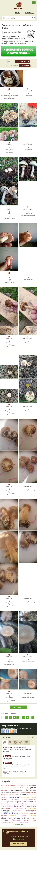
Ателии (22, 788)
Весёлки (4, 799)
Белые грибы (19, 792)
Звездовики (6, 822)
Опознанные (25, 65)
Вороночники (20, 802)
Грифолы (13, 815)
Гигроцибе (19, 806)
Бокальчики (13, 795)
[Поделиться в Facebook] (7, 731)
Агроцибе (5, 785)
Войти (17, 13)
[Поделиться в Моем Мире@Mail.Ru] (14, 731)
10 (23, 718)
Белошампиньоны (7, 792)
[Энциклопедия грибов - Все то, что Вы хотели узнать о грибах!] (18, 6)
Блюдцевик (4, 795)
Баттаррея (4, 790)
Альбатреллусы (21, 785)
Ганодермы (15, 804)
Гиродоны (32, 808)
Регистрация (29, 13)
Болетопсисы (31, 795)
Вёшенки (31, 801)
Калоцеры (32, 823)
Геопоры (33, 804)
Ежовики (16, 820)
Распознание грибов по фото (16, 832)
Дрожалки (31, 818)
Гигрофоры (7, 806)
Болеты (4, 797)
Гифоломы (17, 810)
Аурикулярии (31, 788)
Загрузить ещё (18, 707)
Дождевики (6, 818)
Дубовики (4, 820)
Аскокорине (5, 788)
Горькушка (32, 813)
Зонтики (24, 822)
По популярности (22, 61)
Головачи (17, 813)
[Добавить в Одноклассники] (11, 731)
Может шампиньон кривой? (17, 772)
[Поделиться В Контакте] (3, 731)
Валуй (34, 797)
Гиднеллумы (31, 806)
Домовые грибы (20, 818)
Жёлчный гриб (30, 820)
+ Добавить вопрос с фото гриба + (18, 51)
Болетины (22, 795)
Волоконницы (30, 799)
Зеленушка (15, 823)
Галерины (5, 804)
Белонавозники (16, 790)
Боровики (14, 796)
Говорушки (7, 813)
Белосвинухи (31, 790)
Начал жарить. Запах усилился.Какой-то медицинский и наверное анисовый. (17, 749)
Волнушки (15, 799)
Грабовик (4, 815)
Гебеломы (24, 804)
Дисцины (33, 815)
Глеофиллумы (30, 811)
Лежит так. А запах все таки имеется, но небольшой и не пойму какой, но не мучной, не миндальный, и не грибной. (18, 765)
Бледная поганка (30, 792)
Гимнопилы (6, 808)
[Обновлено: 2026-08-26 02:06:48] (33, 737)
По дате (11, 61)
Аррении (32, 785)
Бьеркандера (25, 797)
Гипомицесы (20, 808)
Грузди (23, 815)
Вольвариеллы (7, 802)
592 (33, 718)
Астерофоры (14, 788)
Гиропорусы (5, 811)
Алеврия (12, 785)
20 (27, 718)
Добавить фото (18, 844)
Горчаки (25, 813)
